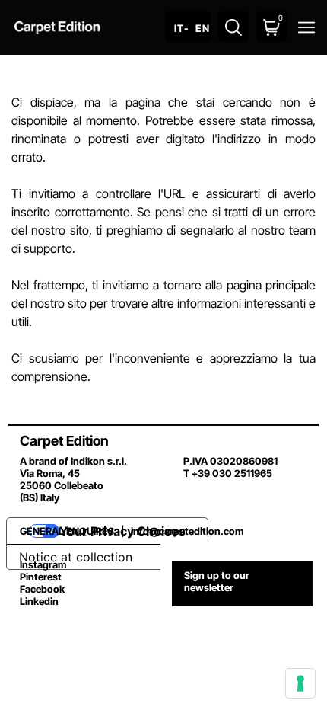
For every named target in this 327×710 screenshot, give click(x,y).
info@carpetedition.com (187, 531)
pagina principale (271, 285)
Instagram (43, 564)
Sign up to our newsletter (216, 581)
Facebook (42, 589)
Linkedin (39, 601)
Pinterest (41, 577)
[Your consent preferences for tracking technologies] (300, 683)
